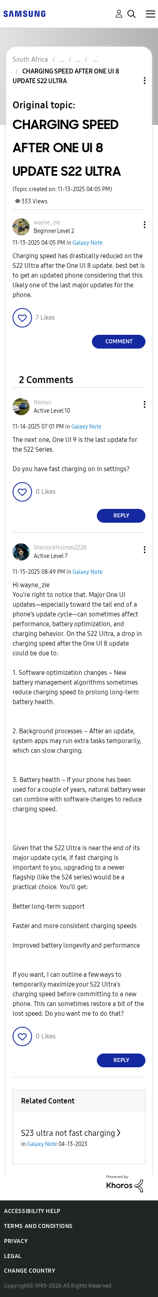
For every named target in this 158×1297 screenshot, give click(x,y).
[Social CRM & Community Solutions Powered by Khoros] (125, 1183)
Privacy (16, 1241)
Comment (118, 341)
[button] (131, 224)
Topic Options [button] (130, 80)
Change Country (29, 1270)
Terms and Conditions (38, 1226)
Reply (121, 515)
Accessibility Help (32, 1211)
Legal (12, 1256)
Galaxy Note (87, 242)
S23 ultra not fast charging (68, 1133)
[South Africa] (24, 13)
